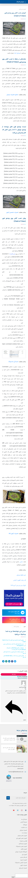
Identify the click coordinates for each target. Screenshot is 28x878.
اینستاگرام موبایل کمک (14, 620)
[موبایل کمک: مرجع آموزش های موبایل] (20, 2)
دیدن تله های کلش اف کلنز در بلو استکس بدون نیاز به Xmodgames (14, 645)
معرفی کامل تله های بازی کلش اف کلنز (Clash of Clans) (14, 641)
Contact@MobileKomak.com (16, 772)
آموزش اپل (24, 855)
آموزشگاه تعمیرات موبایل (21, 852)
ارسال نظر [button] (14, 674)
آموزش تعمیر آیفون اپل (21, 838)
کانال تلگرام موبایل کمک (13, 612)
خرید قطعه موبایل (21, 575)
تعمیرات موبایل (23, 830)
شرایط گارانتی (23, 822)
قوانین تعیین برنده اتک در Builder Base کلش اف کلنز (14, 656)
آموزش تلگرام (24, 849)
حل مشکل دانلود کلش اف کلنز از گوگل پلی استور (9, 748)
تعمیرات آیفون (23, 865)
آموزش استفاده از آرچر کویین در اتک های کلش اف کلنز (14, 652)
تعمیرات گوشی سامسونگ (21, 863)
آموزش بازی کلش (22, 9)
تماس (21, 562)
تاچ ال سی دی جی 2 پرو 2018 (18, 585)
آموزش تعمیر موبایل (22, 836)
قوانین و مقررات (23, 841)
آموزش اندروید (23, 860)
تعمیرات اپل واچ (23, 868)
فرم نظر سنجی (23, 857)
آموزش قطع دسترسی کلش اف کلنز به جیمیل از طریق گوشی (9, 739)
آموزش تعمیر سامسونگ (21, 846)
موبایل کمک (17, 53)
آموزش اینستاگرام (23, 844)
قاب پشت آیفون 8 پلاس (19, 580)
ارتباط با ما (24, 833)
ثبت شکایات (24, 828)
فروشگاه (25, 825)
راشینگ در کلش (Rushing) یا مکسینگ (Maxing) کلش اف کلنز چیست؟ (16, 648)
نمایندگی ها (24, 819)
